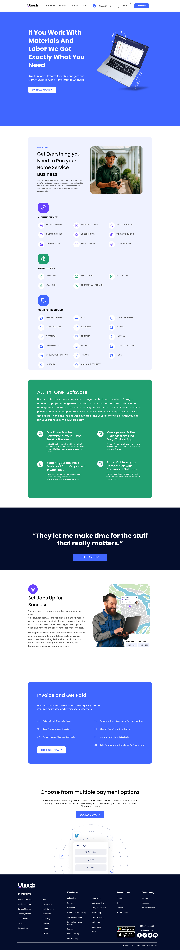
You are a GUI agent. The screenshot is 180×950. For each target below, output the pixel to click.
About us (145, 903)
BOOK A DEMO (89, 814)
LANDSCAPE (51, 275)
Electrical (21, 923)
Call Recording (98, 917)
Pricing (75, 5)
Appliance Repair (25, 904)
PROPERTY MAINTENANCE (92, 285)
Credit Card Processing (76, 912)
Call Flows (96, 922)
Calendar (71, 908)
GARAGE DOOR (53, 345)
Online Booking (73, 934)
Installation (47, 904)
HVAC (83, 317)
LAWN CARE (51, 285)
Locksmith (46, 914)
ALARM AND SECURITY (91, 364)
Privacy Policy (140, 945)
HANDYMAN (51, 364)
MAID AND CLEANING (90, 224)
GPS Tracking (72, 938)
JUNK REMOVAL (88, 234)
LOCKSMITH (86, 326)
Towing (45, 928)
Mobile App (96, 912)
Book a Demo (122, 912)
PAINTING (120, 336)
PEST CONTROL (88, 275)
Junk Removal (48, 909)
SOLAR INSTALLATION (125, 345)
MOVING (120, 326)
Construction (23, 918)
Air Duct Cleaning (54, 224)
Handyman (96, 898)
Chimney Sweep (24, 914)
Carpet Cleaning (24, 909)
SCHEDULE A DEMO (41, 90)
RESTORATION (122, 275)
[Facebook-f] (139, 935)
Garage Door (23, 928)
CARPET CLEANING (54, 234)
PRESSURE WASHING (125, 224)
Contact (145, 898)
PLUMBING (85, 336)
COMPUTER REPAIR (124, 317)
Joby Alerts (96, 927)
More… (45, 933)
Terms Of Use (152, 945)
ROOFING (85, 345)
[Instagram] (144, 935)
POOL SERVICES (88, 243)
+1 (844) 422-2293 (146, 926)
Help (84, 5)
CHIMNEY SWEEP (53, 243)
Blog (118, 903)
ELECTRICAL (51, 336)
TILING (119, 355)
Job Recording (98, 903)
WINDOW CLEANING (125, 234)
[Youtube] (155, 935)
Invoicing (70, 903)
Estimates (71, 929)
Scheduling (71, 898)
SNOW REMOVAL (123, 243)
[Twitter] (150, 935)
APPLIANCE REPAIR (54, 317)
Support (120, 908)
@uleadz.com (147, 930)
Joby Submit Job (99, 908)
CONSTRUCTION (53, 326)
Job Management (74, 917)
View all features (148, 908)
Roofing (45, 923)
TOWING (85, 355)
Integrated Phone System (74, 923)
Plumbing (46, 918)
